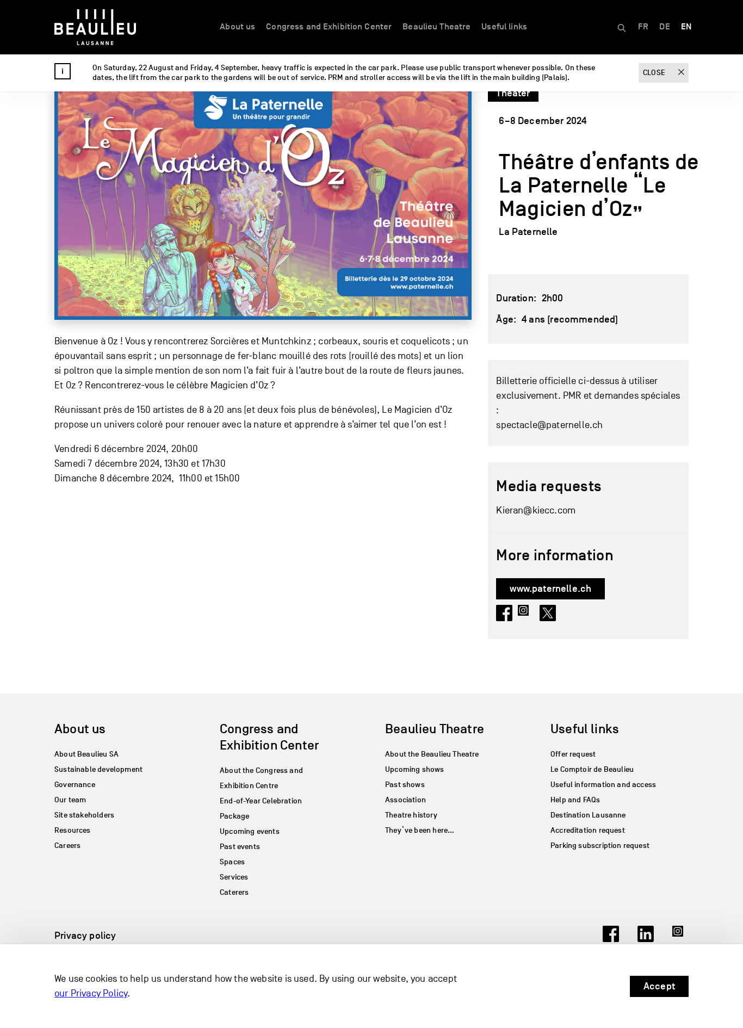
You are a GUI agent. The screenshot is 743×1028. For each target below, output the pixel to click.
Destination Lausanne (588, 815)
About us (237, 26)
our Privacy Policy (90, 993)
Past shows (405, 784)
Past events (240, 846)
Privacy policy (85, 936)
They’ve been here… (419, 830)
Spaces (232, 861)
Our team (70, 799)
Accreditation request (587, 830)
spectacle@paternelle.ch (549, 425)
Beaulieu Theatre (436, 26)
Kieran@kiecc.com (535, 510)
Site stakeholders (84, 815)
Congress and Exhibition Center (329, 26)
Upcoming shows (414, 769)
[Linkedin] (645, 939)
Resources (72, 830)
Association (405, 799)
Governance (74, 784)
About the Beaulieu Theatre (432, 754)
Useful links (504, 26)
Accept (659, 986)
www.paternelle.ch (550, 588)
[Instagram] (680, 939)
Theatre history (411, 815)
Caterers (234, 892)
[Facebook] (611, 939)
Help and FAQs (575, 799)
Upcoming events (250, 831)
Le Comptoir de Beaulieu (592, 769)
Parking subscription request (599, 845)
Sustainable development (98, 769)
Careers (67, 845)
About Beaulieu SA (86, 754)
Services (234, 877)
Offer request (573, 754)
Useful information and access (603, 784)
